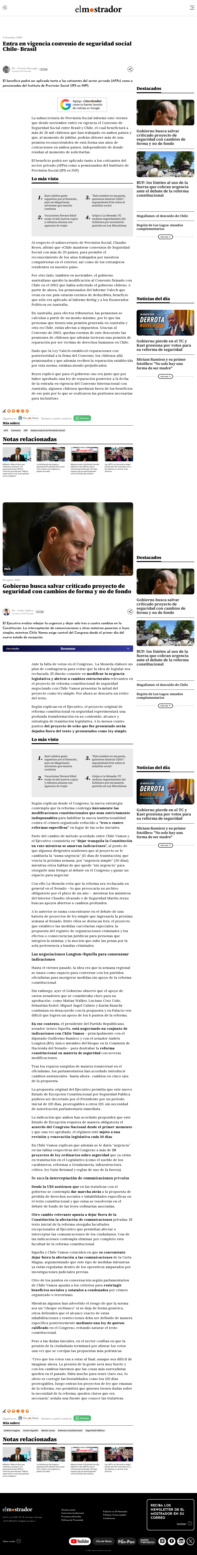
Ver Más (43, 69)
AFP (6, 430)
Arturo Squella (30, 1430)
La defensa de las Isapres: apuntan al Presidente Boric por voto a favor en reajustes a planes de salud (51, 468)
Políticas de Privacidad (72, 1519)
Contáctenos (109, 1518)
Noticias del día (153, 299)
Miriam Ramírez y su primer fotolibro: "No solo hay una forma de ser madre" (161, 363)
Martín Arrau (48, 1430)
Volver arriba (9, 1541)
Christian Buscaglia (27, 68)
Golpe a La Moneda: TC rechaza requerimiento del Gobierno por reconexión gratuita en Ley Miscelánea (109, 220)
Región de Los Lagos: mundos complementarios (160, 227)
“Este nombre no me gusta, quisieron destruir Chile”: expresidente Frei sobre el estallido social (109, 200)
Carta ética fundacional (72, 1512)
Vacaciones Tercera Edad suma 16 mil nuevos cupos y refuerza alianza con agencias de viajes (61, 220)
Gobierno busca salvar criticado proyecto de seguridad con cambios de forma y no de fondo (161, 137)
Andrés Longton (12, 1430)
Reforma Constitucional (70, 1430)
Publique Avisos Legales (114, 1514)
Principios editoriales (71, 1516)
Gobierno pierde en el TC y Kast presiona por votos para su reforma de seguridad (164, 345)
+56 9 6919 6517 (10, 1520)
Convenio (16, 430)
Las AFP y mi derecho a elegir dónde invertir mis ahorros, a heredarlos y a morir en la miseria (118, 468)
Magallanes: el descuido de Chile (162, 216)
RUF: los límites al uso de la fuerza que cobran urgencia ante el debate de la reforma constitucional (163, 189)
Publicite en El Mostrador (115, 1511)
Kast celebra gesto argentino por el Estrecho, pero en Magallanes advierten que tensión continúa (60, 202)
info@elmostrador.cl (26, 1520)
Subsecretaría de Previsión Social (48, 430)
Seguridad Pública (95, 1430)
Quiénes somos (68, 1509)
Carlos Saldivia (25, 610)
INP (26, 430)
